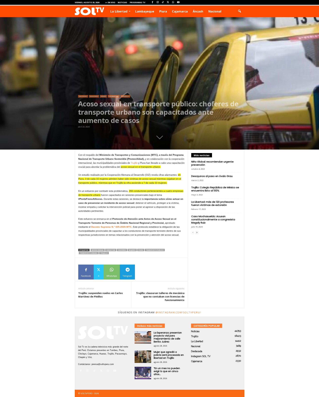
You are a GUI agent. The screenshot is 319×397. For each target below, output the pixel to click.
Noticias (122, 2)
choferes (122, 250)
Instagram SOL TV (201, 356)
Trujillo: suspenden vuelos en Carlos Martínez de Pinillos (100, 294)
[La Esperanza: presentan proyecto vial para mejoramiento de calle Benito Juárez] (143, 337)
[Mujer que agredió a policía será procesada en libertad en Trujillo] (143, 356)
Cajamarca (180, 11)
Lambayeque (144, 11)
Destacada (196, 351)
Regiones (94, 96)
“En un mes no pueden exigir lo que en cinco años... (167, 371)
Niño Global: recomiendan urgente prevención (212, 163)
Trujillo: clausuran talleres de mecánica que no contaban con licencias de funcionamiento (160, 296)
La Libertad (118, 11)
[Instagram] (158, 2)
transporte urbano (89, 253)
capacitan (110, 250)
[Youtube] (178, 2)
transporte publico (155, 250)
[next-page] (197, 232)
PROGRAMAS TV (137, 2)
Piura (163, 11)
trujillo (104, 253)
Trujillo (125, 96)
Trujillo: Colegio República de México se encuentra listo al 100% (215, 189)
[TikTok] (163, 2)
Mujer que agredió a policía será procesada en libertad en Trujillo (169, 355)
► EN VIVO (110, 2)
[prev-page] (193, 232)
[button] (239, 11)
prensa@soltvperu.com (103, 364)
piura (140, 250)
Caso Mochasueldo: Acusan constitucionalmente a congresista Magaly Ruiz (213, 219)
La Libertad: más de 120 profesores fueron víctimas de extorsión (212, 203)
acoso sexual (98, 250)
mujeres (132, 250)
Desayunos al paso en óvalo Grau (212, 176)
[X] (168, 2)
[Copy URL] (142, 272)
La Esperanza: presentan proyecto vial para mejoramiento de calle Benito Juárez (168, 337)
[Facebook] (153, 2)
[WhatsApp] (173, 2)
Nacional (214, 11)
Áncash (198, 11)
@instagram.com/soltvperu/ (178, 312)
